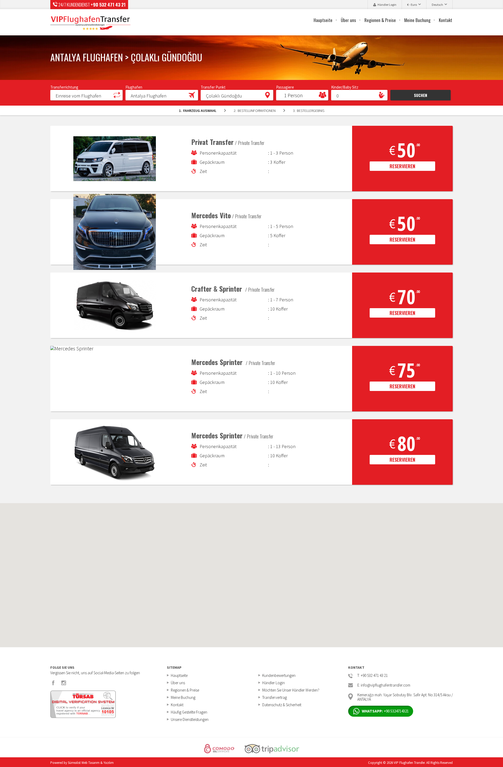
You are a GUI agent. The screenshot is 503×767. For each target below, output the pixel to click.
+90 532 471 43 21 (108, 4)
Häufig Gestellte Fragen (189, 712)
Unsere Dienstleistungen (190, 719)
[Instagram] (64, 683)
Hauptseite (323, 20)
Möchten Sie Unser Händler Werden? (290, 690)
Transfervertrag (274, 697)
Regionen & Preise (380, 20)
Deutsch (437, 5)
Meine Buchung (417, 20)
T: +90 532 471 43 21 (372, 675)
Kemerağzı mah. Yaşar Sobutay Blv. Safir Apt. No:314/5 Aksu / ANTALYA (405, 696)
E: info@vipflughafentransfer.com (383, 685)
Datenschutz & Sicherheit (281, 705)
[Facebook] (53, 683)
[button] (86, 95)
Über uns (348, 20)
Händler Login (387, 5)
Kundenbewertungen (279, 675)
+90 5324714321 (385, 711)
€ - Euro (412, 5)
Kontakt (445, 20)
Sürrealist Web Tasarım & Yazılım (91, 762)
